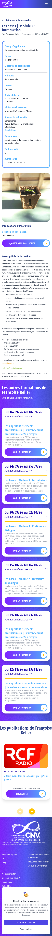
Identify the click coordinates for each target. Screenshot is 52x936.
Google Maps (10, 130)
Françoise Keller (13, 34)
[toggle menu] (46, 4)
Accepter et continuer (26, 922)
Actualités (6, 886)
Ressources (7, 882)
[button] (32, 811)
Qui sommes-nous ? (11, 878)
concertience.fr (8, 363)
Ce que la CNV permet (37, 866)
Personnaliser (26, 929)
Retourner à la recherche (18, 20)
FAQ (4, 863)
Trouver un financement (38, 862)
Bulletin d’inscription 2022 (12, 368)
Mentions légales (9, 854)
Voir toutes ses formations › (17, 398)
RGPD (4, 859)
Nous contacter (9, 874)
